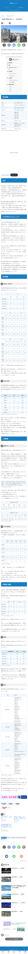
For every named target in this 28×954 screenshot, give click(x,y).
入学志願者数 (12, 82)
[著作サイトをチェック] (6, 856)
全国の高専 (4, 837)
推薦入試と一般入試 (13, 80)
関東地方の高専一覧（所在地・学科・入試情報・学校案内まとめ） (19, 818)
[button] (23, 45)
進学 (10, 88)
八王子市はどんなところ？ (13, 68)
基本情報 (10, 62)
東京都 (19, 837)
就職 (10, 86)
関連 (10, 91)
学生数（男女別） (13, 73)
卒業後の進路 (11, 84)
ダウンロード (14, 174)
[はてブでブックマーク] (14, 45)
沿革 (9, 65)
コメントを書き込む (14, 939)
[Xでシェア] (4, 45)
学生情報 (10, 71)
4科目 (15, 837)
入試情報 (10, 78)
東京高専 (24, 837)
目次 (13, 59)
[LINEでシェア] (19, 45)
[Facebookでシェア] (9, 45)
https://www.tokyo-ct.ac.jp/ (19, 107)
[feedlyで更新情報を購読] (14, 856)
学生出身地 (12, 75)
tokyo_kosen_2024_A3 (5, 174)
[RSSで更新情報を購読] (21, 856)
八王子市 (4, 839)
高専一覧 (10, 837)
